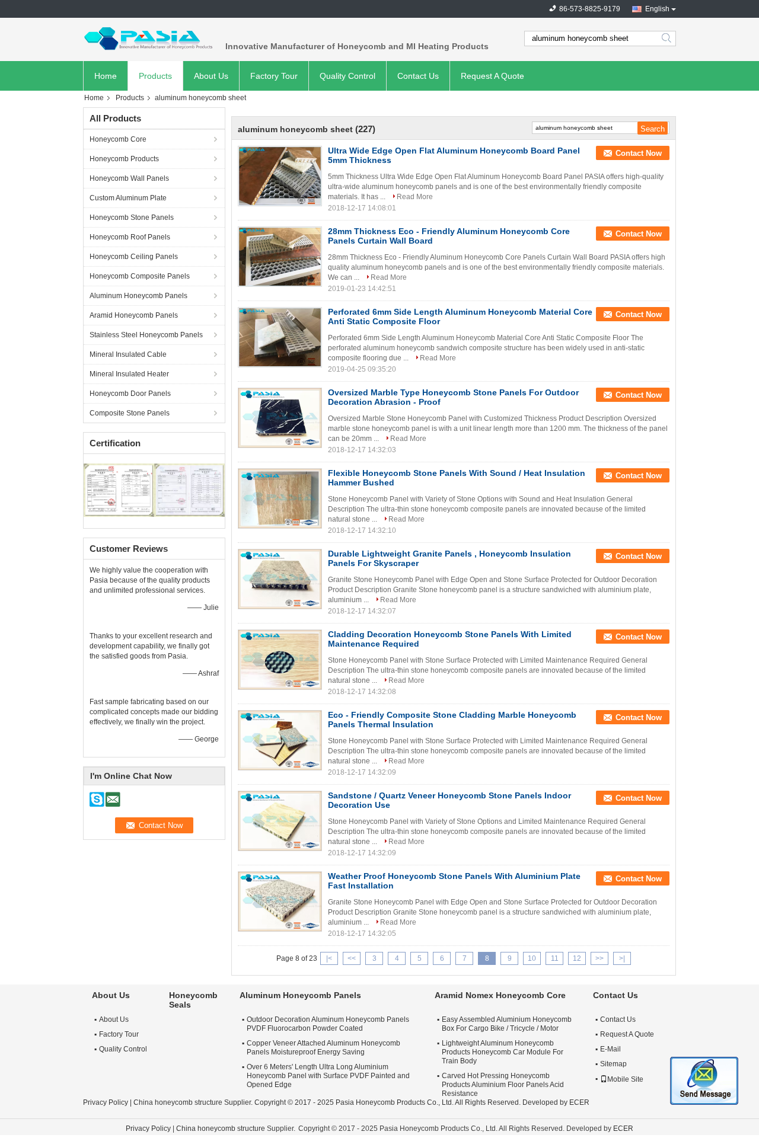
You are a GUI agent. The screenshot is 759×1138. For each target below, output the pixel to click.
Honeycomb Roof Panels (130, 237)
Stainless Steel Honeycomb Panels (146, 335)
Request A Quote (492, 76)
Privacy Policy (105, 1102)
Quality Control (347, 76)
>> (599, 958)
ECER (579, 1102)
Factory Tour (274, 76)
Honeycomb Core (118, 139)
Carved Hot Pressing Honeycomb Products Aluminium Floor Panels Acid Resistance (503, 1085)
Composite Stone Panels (130, 413)
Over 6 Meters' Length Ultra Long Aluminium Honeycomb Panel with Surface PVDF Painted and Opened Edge (328, 1076)
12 (577, 958)
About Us (211, 76)
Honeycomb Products (124, 159)
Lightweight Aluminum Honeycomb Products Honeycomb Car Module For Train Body (502, 1052)
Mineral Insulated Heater (129, 374)
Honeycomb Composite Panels (140, 276)
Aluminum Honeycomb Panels (138, 296)
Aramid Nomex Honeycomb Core (500, 995)
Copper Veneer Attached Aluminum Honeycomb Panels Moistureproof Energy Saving (323, 1047)
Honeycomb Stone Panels (132, 217)
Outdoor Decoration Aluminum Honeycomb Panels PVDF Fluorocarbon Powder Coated (328, 1023)
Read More (415, 197)
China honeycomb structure (177, 1102)
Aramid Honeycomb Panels (134, 315)
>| (622, 958)
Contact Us (418, 76)
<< (351, 958)
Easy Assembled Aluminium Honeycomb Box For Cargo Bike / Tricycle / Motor (507, 1023)
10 (532, 958)
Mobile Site (625, 1079)
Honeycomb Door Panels (130, 393)
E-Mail (610, 1049)
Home (105, 76)
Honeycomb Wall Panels (129, 178)
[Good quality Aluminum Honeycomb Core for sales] (119, 489)
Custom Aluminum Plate (128, 198)
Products (155, 76)
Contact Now (639, 153)
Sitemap (613, 1064)
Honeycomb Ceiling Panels (134, 256)
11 (555, 958)
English (657, 9)
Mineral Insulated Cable (128, 354)
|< (329, 958)
